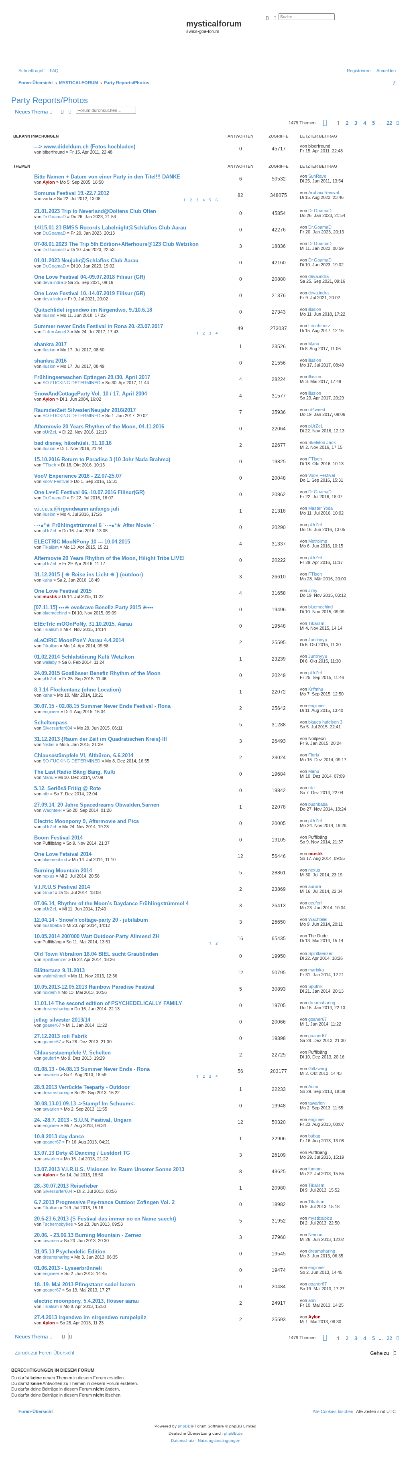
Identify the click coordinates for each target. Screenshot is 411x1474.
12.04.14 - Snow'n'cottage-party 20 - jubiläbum (91, 920)
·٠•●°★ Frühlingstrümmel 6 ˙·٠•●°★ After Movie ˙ (94, 525)
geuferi (314, 902)
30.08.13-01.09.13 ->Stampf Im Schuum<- (84, 1104)
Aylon (49, 182)
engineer (51, 711)
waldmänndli (54, 975)
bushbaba (318, 804)
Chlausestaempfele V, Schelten (72, 1053)
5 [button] (373, 122)
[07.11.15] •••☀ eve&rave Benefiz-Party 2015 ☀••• (93, 607)
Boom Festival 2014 (58, 838)
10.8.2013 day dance (59, 1136)
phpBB (184, 1426)
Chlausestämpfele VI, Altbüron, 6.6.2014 (83, 755)
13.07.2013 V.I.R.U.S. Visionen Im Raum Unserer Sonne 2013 (109, 1169)
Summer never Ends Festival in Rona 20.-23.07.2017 (98, 326)
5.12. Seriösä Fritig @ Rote (67, 788)
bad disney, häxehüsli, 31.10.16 (73, 443)
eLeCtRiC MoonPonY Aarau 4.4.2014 (79, 640)
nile (46, 793)
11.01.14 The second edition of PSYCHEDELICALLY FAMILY (108, 1003)
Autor (313, 1086)
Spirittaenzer (55, 959)
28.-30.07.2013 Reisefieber (66, 1186)
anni (312, 1300)
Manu (313, 343)
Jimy (312, 590)
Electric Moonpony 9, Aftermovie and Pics (86, 821)
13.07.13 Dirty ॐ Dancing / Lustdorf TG (82, 1153)
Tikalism (51, 547)
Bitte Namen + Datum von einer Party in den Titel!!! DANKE (107, 177)
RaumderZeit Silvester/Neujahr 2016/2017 (85, 410)
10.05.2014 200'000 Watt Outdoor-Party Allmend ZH (96, 936)
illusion (49, 315)
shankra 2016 (50, 361)
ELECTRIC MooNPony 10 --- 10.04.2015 (82, 542)
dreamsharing (56, 1008)
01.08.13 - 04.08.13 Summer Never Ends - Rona (92, 1069)
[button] (325, 123)
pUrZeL (50, 432)
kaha (47, 580)
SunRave (317, 176)
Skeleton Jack (322, 442)
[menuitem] (53, 70)
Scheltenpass (50, 723)
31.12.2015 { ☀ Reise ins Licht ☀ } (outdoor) (88, 575)
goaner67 (52, 1025)
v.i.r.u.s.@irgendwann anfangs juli (76, 509)
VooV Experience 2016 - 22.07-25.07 (78, 476)
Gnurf (48, 892)
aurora (314, 886)
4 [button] (364, 122)
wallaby (50, 662)
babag (314, 1135)
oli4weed (316, 409)
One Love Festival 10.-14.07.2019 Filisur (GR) (89, 293)
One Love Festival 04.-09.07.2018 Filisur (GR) (89, 277)
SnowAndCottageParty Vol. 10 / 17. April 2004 (90, 394)
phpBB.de (233, 1433)
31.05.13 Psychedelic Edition (70, 1252)
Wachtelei (52, 810)
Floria (313, 754)
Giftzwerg (317, 1068)
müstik (50, 596)
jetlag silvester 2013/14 (62, 1020)
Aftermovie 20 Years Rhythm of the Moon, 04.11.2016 (99, 427)
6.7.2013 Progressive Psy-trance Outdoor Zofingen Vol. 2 (104, 1202)
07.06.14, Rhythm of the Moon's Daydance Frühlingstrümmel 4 (111, 903)
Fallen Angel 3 (56, 331)
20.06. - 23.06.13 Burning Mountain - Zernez (88, 1235)
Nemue (315, 1234)
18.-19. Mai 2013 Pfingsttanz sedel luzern (84, 1284)
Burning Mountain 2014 (63, 871)
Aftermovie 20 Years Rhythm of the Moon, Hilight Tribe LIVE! (109, 558)
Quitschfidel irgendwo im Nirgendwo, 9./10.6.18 (93, 310)
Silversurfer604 (57, 728)
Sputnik (315, 986)
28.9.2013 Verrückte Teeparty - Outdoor (82, 1087)
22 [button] (389, 122)
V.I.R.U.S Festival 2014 (62, 887)
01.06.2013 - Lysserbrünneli (68, 1268)
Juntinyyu (317, 639)
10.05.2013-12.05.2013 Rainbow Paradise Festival (94, 987)
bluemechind (55, 612)
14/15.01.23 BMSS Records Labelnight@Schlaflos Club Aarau (110, 228)
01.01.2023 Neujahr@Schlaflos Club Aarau (86, 260)
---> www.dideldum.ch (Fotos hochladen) (84, 147)
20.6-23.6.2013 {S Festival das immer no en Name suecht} (105, 1219)
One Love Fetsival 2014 (63, 854)
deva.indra (53, 282)
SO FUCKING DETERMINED (71, 382)
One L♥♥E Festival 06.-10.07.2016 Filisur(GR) (89, 492)
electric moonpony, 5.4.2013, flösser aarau (86, 1301)
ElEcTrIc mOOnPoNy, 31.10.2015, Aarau (83, 624)
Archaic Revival (323, 192)
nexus (49, 876)
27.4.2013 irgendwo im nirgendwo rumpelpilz (90, 1317)
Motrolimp (317, 541)
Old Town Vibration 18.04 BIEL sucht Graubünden (96, 954)
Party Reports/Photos (49, 100)
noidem (50, 992)
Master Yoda (320, 508)
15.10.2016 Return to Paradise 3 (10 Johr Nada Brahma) (102, 459)
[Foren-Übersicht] (99, 36)
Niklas (49, 744)
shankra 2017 (50, 344)
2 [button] (347, 122)
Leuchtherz (319, 325)
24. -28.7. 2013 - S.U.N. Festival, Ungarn (83, 1120)
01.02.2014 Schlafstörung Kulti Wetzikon (84, 657)
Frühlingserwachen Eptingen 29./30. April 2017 (92, 377)
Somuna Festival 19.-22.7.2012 (71, 193)
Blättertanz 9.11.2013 (59, 970)
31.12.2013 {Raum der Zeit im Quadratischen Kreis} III (100, 739)
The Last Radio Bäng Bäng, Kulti (74, 772)
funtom (314, 1168)
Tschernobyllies (58, 1224)
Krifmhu (315, 689)
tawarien (51, 1074)
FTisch (49, 464)
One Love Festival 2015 (63, 591)
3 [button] (355, 122)
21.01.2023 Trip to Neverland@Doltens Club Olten (95, 211)
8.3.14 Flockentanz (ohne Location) (77, 690)
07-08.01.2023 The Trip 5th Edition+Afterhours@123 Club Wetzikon (116, 244)
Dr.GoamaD (54, 216)
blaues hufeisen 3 (325, 722)
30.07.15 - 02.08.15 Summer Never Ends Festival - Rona (102, 706)
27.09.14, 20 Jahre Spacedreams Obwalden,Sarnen (96, 805)
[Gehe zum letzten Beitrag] (333, 146)
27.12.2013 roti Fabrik (60, 1036)
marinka (316, 969)
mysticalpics (320, 1218)
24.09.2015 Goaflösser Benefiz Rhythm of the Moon (97, 673)
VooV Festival (56, 481)
